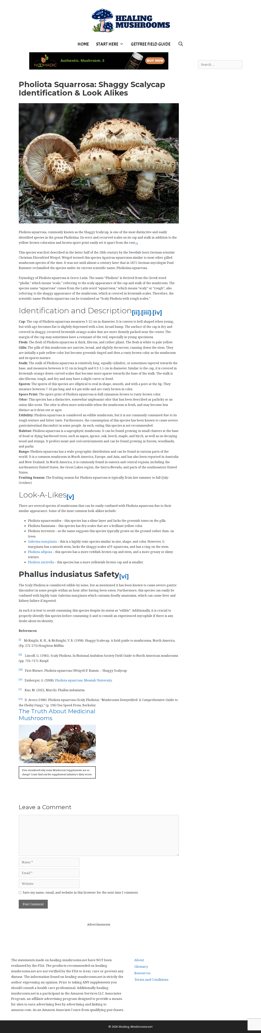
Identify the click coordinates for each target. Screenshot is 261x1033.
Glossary (141, 966)
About (139, 960)
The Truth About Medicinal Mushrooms (57, 715)
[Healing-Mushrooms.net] (130, 20)
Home (83, 44)
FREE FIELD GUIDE (150, 44)
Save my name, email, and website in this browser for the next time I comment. (81, 892)
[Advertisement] (98, 935)
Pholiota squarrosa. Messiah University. (84, 680)
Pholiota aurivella (41, 562)
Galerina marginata (42, 541)
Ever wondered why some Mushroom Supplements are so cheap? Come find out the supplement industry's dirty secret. (57, 772)
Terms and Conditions (151, 979)
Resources (142, 973)
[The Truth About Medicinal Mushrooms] (57, 760)
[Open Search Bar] (180, 44)
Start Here (107, 44)
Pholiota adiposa (40, 552)
